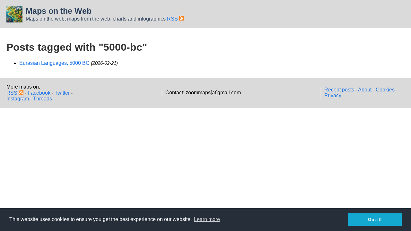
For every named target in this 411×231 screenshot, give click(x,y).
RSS (173, 18)
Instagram (17, 98)
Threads (42, 98)
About (365, 89)
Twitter (62, 93)
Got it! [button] (375, 219)
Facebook (39, 93)
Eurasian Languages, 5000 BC (54, 63)
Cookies (385, 89)
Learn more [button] (207, 219)
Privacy (332, 95)
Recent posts (339, 89)
